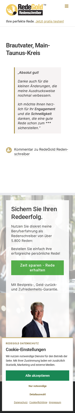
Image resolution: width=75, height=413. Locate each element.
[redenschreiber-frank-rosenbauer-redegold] (37, 303)
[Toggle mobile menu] (67, 6)
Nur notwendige (38, 386)
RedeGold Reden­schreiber (41, 151)
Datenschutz (21, 402)
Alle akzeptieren (37, 376)
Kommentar (23, 149)
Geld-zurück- (46, 284)
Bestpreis (24, 284)
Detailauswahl (38, 394)
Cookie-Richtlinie (38, 402)
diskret (35, 226)
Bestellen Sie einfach (28, 249)
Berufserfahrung (24, 231)
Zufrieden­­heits (30, 289)
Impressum (55, 402)
